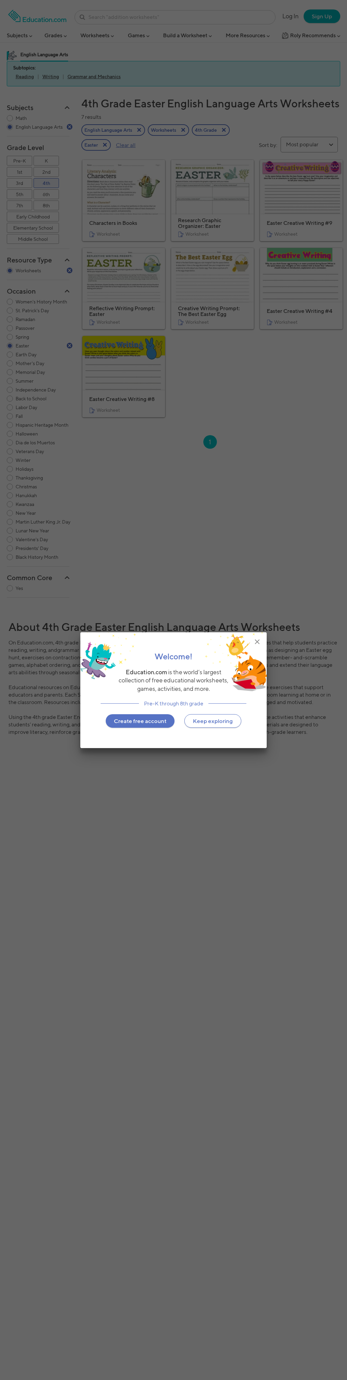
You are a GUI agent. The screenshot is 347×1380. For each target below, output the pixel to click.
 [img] (257, 641)
